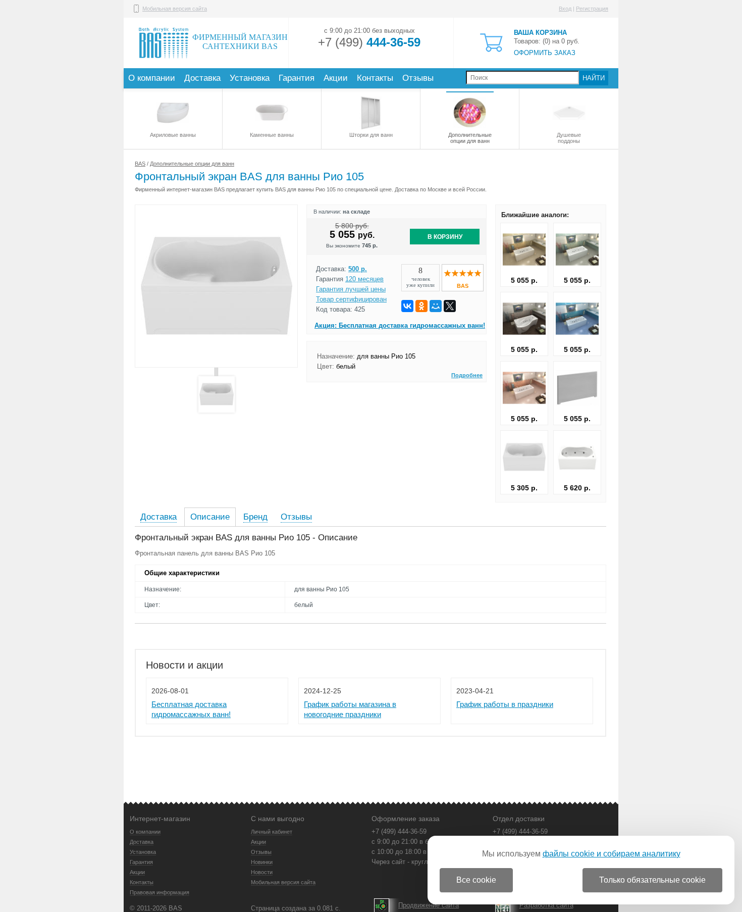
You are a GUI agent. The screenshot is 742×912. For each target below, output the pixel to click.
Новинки (262, 862)
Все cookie (476, 880)
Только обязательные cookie (652, 880)
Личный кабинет (271, 832)
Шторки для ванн (371, 135)
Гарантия (296, 78)
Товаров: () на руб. (546, 43)
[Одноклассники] (421, 306)
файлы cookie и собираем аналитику (611, 853)
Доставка (202, 78)
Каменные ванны (272, 135)
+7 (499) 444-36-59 (399, 831)
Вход (565, 9)
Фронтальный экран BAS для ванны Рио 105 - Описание (246, 537)
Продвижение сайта (428, 905)
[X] (450, 306)
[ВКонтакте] (407, 306)
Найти (593, 78)
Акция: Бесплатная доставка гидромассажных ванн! (399, 325)
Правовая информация (159, 892)
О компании (151, 78)
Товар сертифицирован (351, 299)
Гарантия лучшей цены (351, 289)
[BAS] (462, 274)
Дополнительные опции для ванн (470, 138)
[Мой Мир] (436, 306)
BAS (140, 164)
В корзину (445, 236)
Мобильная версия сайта (174, 9)
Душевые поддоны (569, 138)
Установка (250, 78)
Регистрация (592, 9)
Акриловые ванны (173, 135)
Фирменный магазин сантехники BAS (240, 41)
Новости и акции (184, 665)
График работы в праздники (504, 704)
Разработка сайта (546, 905)
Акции (336, 78)
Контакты (375, 78)
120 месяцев (364, 279)
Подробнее (467, 375)
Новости (262, 872)
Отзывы (418, 78)
